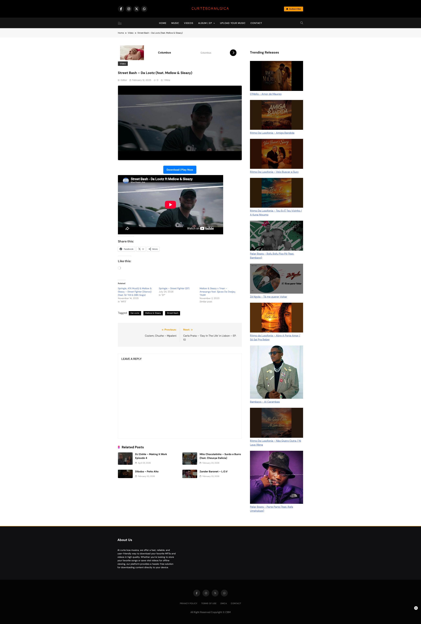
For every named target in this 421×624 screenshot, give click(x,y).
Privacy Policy (188, 603)
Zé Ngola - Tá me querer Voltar (268, 296)
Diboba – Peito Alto (147, 471)
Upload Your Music (233, 23)
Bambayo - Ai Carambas (265, 401)
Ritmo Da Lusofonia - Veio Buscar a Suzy (274, 172)
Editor (124, 80)
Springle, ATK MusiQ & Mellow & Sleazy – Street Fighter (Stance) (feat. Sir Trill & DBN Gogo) (135, 291)
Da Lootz (135, 313)
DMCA (224, 603)
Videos (188, 23)
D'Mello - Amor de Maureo (266, 94)
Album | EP (205, 23)
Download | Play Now (180, 169)
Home (162, 23)
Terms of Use (209, 603)
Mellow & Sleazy (153, 313)
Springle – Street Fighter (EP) (174, 288)
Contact (256, 23)
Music (175, 23)
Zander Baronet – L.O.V (214, 471)
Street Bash (172, 313)
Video (123, 63)
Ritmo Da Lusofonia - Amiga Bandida (272, 133)
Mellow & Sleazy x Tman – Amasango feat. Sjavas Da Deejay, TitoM (218, 291)
